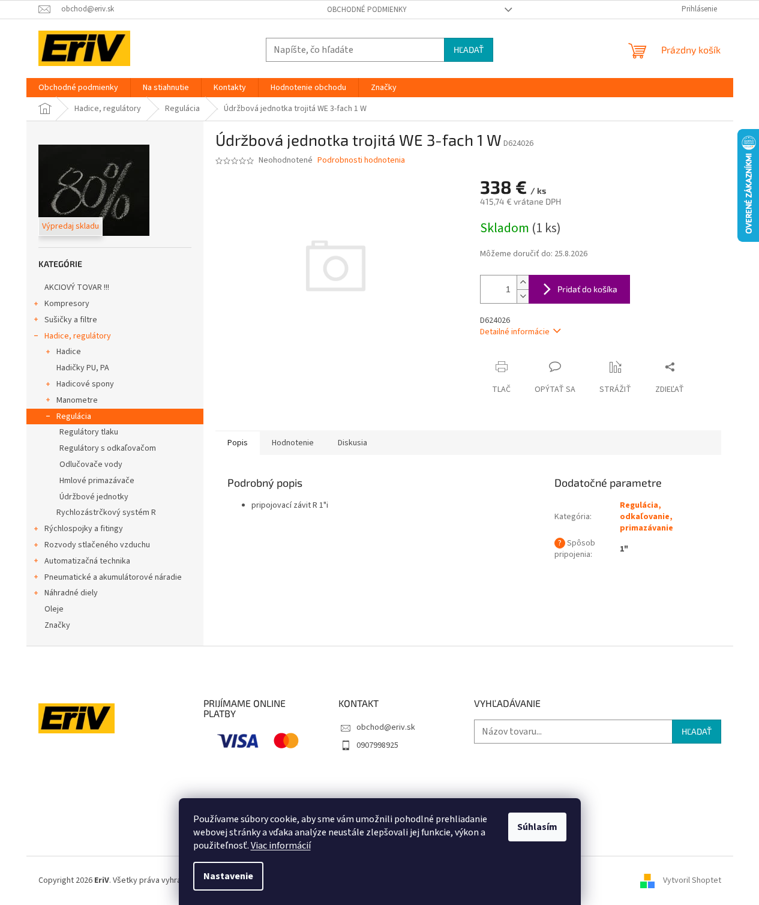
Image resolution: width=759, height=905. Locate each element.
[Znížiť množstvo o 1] (523, 296)
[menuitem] (78, 87)
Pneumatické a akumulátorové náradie (113, 577)
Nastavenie (228, 876)
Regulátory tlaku (88, 432)
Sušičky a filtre (70, 320)
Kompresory (66, 304)
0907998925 (377, 745)
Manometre (77, 400)
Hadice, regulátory (77, 336)
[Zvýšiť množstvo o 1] (523, 282)
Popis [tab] (237, 443)
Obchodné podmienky (367, 9)
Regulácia (73, 416)
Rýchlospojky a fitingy (83, 529)
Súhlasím (537, 827)
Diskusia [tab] (352, 443)
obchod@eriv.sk (385, 727)
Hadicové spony (85, 384)
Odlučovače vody (90, 465)
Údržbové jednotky (93, 497)
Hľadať (469, 49)
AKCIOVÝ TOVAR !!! (76, 287)
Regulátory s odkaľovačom (107, 448)
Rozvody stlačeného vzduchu (97, 545)
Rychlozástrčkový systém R (106, 513)
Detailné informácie (515, 332)
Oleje (54, 609)
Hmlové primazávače (96, 481)
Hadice (68, 352)
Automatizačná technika (87, 561)
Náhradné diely (71, 593)
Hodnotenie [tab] (293, 443)
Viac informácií (281, 845)
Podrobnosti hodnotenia (361, 160)
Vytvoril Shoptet (692, 880)
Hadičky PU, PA (82, 368)
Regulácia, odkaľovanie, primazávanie (646, 517)
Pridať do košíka (587, 289)
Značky (57, 625)
